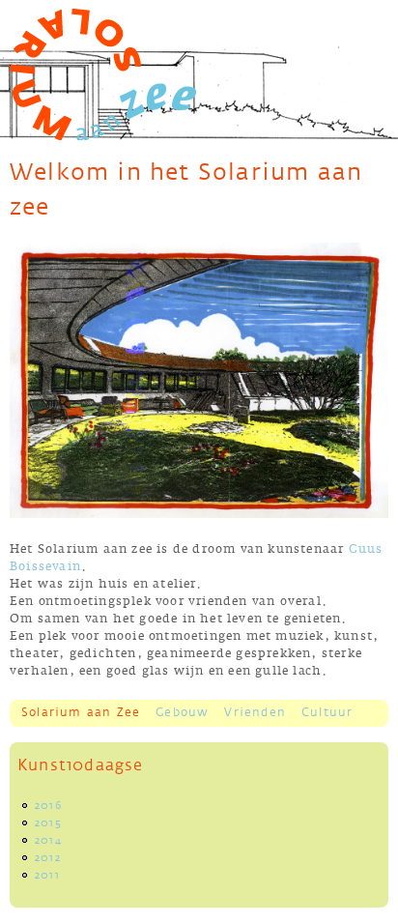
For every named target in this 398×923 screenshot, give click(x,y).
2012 (48, 858)
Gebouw (182, 712)
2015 (48, 823)
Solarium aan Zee (80, 712)
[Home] (103, 74)
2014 (48, 841)
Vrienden (255, 712)
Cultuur (327, 712)
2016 (48, 806)
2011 (47, 875)
